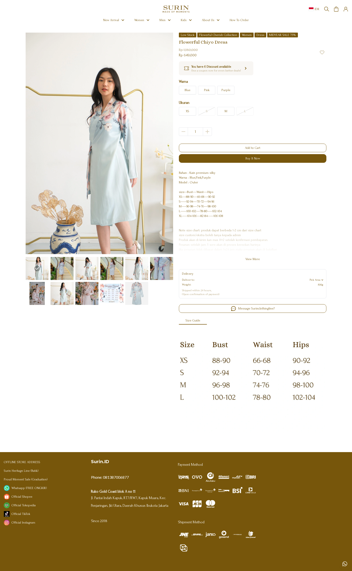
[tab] (193, 321)
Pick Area (315, 279)
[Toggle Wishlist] (322, 52)
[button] (336, 9)
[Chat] (345, 564)
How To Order (239, 20)
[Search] (326, 9)
